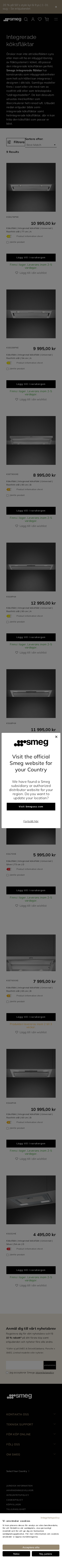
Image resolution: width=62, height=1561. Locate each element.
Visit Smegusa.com (31, 806)
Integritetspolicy (50, 1517)
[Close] (56, 736)
